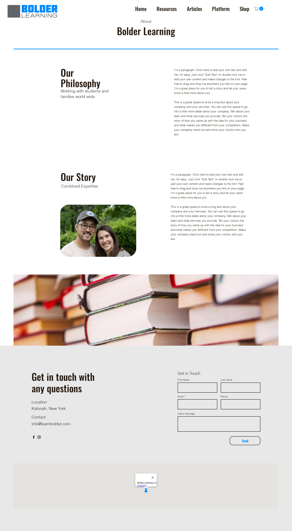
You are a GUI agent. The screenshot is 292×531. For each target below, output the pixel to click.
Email (181, 396)
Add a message (186, 413)
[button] (259, 9)
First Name (183, 380)
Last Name (226, 380)
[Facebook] (34, 437)
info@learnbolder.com (51, 423)
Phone (224, 396)
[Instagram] (39, 437)
